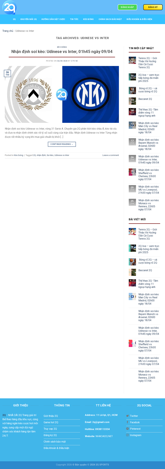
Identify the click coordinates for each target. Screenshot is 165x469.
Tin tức (74, 19)
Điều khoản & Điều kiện (139, 19)
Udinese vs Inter (61, 155)
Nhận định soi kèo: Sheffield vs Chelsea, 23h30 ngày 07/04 (148, 174)
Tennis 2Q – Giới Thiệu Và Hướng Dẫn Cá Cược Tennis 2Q (147, 63)
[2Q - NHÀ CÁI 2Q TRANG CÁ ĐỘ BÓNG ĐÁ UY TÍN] (26, 7)
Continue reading (61, 144)
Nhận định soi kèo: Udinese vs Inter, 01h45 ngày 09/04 (62, 51)
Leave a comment (110, 155)
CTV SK (74, 61)
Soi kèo (50, 155)
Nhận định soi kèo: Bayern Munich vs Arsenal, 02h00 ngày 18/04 (148, 144)
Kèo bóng (88, 19)
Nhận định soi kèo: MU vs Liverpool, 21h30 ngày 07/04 (148, 189)
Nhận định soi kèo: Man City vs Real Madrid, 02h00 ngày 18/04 (148, 128)
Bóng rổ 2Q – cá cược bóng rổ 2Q (147, 90)
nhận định (41, 155)
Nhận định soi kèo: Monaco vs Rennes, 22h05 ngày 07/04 (148, 205)
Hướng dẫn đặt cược (53, 19)
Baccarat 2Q (145, 99)
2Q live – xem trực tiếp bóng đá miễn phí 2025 (148, 78)
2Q (14, 19)
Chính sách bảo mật (110, 19)
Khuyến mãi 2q (28, 19)
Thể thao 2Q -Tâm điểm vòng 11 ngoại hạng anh (148, 112)
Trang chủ (7, 30)
